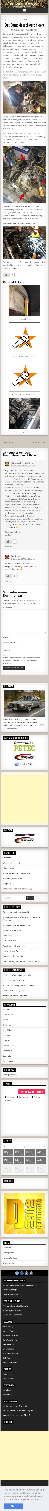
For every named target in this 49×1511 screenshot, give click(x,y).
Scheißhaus (8, 1061)
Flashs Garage (9, 1344)
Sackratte (7, 1056)
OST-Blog (6, 1358)
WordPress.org (9, 1263)
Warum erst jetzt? (10, 935)
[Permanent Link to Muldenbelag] (24, 300)
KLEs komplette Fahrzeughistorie (16, 873)
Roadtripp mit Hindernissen (14, 946)
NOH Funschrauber (10, 1353)
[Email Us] (31, 1273)
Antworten (9, 547)
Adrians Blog (8, 1326)
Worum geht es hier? (11, 863)
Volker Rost (7, 1394)
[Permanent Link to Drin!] (24, 413)
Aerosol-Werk (8, 1331)
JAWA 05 (6, 1040)
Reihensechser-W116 (20, 463)
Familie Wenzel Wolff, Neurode (15, 1406)
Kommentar (8, 607)
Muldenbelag (24, 319)
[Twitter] (17, 1273)
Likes (8, 1101)
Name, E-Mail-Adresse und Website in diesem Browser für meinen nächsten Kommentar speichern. (21, 660)
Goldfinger (7, 1025)
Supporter (7, 883)
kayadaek (7, 1390)
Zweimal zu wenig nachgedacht (16, 912)
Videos (9, 1097)
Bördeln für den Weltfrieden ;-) (24, 394)
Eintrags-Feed (8, 1252)
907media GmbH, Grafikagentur (16, 1306)
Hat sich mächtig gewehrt (13, 956)
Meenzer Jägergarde (11, 1290)
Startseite (7, 857)
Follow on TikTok (33, 1091)
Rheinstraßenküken (11, 1294)
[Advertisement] (24, 798)
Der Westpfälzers (10, 1340)
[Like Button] (6, 275)
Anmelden (7, 1247)
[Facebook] (22, 1273)
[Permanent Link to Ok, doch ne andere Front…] (24, 338)
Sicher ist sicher (9, 941)
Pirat (25, 19)
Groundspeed (8, 1349)
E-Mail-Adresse (10, 642)
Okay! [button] (13, 1506)
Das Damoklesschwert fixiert (24, 25)
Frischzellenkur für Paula (13, 951)
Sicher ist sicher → (40, 442)
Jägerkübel (7, 1030)
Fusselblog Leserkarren (12, 878)
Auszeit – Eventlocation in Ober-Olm (17, 1415)
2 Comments (32, 30)
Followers (37, 1097)
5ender (6, 1009)
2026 (24, 1146)
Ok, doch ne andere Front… (24, 356)
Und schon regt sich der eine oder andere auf (22, 961)
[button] (40, 1499)
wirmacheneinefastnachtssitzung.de (18, 1410)
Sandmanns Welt (10, 1362)
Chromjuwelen (9, 1378)
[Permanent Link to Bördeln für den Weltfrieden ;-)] (24, 376)
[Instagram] (26, 1273)
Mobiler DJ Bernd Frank (12, 1310)
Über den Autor (9, 868)
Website (6, 650)
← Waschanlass (8, 442)
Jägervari (6, 1035)
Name (6, 637)
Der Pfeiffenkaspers (11, 1335)
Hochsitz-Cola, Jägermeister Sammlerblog (19, 1285)
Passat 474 (7, 1050)
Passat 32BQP (9, 1045)
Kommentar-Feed (10, 1258)
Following (22, 1097)
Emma (5, 1020)
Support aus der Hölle (12, 930)
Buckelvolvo (8, 1014)
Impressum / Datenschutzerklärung (17, 889)
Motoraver (7, 1374)
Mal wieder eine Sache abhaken (16, 925)
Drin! (24, 432)
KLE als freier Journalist (12, 1315)
